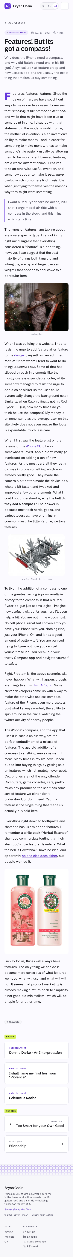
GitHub (31, 1232)
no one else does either (39, 856)
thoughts (13, 1021)
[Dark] (49, 6)
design (19, 355)
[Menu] (65, 6)
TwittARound (42, 685)
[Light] (43, 6)
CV (6, 1241)
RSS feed (32, 1246)
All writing (16, 22)
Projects (9, 1236)
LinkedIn (32, 1236)
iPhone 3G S (35, 446)
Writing (8, 1232)
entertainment (16, 32)
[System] (55, 6)
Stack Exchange (36, 1241)
